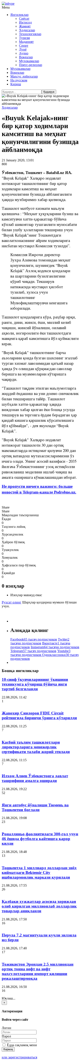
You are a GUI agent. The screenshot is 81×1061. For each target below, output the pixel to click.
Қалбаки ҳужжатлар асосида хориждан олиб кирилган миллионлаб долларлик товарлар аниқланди (39, 906)
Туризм (24, 38)
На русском (18, 80)
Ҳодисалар (27, 30)
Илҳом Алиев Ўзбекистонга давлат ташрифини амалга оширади (35, 778)
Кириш (15, 84)
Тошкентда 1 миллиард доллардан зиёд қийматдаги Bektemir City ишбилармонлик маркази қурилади (39, 872)
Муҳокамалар (29, 61)
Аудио (23, 53)
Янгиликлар (19, 15)
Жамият (25, 26)
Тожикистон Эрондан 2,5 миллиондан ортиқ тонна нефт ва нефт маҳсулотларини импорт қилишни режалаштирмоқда (37, 971)
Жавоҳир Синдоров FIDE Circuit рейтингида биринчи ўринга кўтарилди (39, 715)
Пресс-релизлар (30, 65)
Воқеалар (26, 57)
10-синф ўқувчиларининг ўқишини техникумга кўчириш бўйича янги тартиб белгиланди (35, 684)
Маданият (26, 42)
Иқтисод (25, 22)
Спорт (23, 45)
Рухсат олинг (11, 602)
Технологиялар (30, 34)
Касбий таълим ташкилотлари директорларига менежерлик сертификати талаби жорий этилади (36, 747)
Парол (6, 1036)
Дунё (23, 49)
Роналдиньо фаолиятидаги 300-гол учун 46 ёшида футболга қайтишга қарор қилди (40, 839)
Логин (6, 1028)
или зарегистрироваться (19, 1057)
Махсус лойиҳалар (24, 76)
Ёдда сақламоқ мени (21, 1045)
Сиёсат (24, 18)
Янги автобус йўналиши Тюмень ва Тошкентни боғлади (35, 807)
